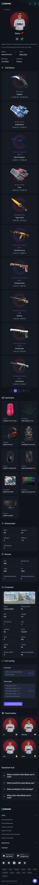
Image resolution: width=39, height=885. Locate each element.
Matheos (24, 734)
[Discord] (19, 863)
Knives (23, 869)
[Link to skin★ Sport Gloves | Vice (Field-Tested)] (19, 178)
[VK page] (14, 863)
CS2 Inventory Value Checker (11, 834)
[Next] (27, 390)
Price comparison (7, 819)
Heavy (18, 873)
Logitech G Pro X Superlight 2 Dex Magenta (10, 421)
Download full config (14, 704)
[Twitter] (17, 39)
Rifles (29, 869)
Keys (24, 873)
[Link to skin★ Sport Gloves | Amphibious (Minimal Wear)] (19, 116)
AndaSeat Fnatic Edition (29, 444)
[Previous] (11, 390)
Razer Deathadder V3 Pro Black (29, 468)
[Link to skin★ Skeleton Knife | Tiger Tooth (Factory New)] (19, 209)
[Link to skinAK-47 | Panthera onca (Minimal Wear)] (19, 240)
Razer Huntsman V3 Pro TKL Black (29, 492)
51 (23, 391)
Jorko (23, 756)
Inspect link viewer (7, 838)
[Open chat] (35, 881)
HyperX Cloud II (8, 444)
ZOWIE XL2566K (8, 515)
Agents (4, 869)
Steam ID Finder (6, 830)
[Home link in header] (6, 4)
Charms (16, 869)
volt (4, 756)
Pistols (30, 873)
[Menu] (35, 3)
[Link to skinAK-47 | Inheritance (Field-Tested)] (19, 371)
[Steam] (22, 39)
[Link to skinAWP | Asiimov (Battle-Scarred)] (19, 306)
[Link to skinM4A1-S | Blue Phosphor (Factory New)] (19, 147)
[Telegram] (9, 863)
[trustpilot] (25, 863)
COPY (32, 673)
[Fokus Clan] (22, 33)
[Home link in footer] (19, 809)
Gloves (12, 873)
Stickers (4, 876)
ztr (4, 734)
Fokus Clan (23, 54)
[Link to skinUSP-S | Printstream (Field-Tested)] (19, 339)
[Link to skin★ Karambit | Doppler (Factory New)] (19, 85)
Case (10, 869)
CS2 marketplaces (7, 823)
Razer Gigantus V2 (27, 421)
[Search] (30, 3)
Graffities (5, 873)
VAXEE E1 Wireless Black (10, 468)
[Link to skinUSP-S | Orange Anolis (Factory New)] (19, 273)
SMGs (35, 869)
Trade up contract (7, 827)
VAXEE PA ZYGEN (8, 492)
